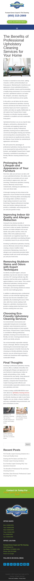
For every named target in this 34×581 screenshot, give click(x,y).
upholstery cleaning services (21, 392)
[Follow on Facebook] (4, 564)
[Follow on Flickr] (11, 564)
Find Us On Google (8, 553)
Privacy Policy (22, 578)
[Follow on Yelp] (27, 564)
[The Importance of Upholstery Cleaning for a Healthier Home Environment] (21, 410)
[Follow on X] (8, 564)
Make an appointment (17, 22)
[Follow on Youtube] (21, 564)
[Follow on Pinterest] (18, 564)
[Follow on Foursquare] (14, 564)
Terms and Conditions (13, 578)
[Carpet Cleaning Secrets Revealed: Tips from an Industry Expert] (9, 429)
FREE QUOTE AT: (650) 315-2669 (17, 493)
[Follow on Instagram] (24, 564)
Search (28, 444)
